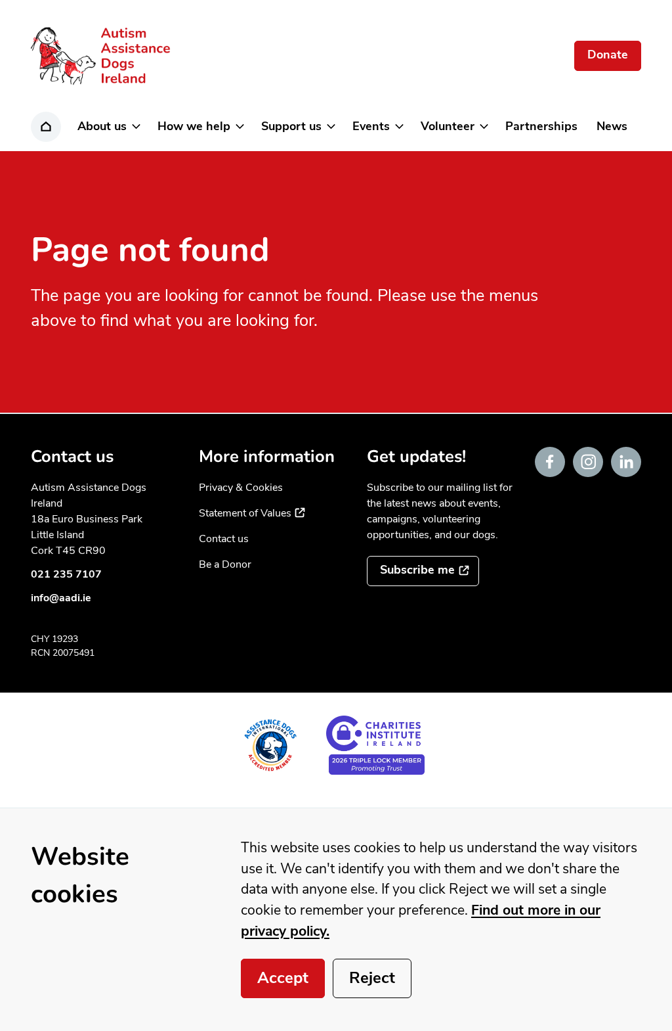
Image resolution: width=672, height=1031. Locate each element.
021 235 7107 (66, 574)
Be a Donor (225, 564)
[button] (108, 127)
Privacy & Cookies (241, 487)
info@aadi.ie (61, 598)
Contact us (224, 539)
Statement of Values (252, 513)
